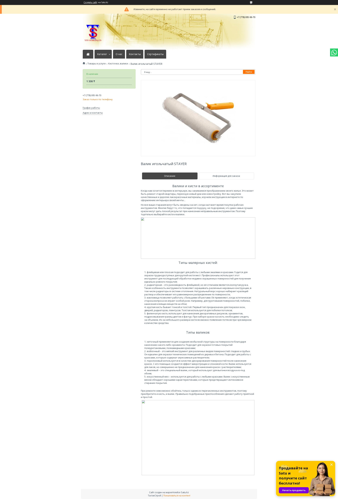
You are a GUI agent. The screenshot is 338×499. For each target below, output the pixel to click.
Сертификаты (155, 54)
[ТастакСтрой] (93, 33)
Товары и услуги (96, 63)
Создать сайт (90, 2)
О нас (119, 54)
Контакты (135, 54)
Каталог (102, 54)
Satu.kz (185, 492)
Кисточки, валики (118, 63)
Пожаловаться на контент (176, 495)
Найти (249, 72)
